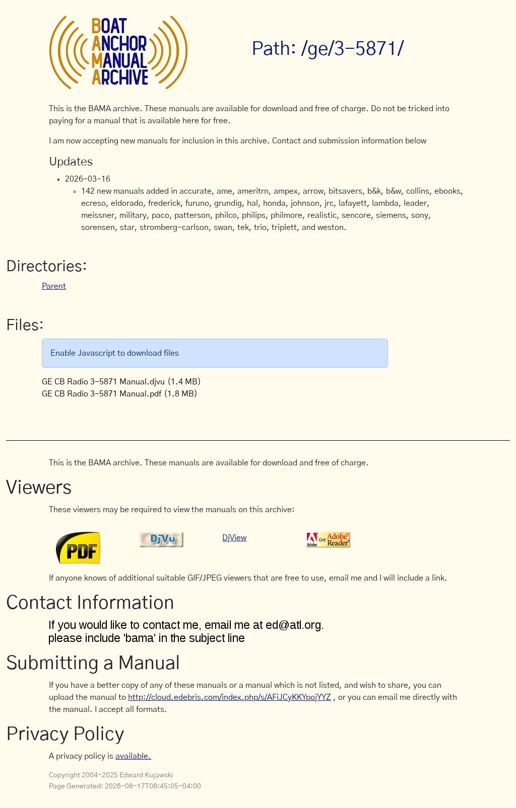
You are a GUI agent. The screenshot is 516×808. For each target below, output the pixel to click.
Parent (54, 286)
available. (133, 756)
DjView (234, 538)
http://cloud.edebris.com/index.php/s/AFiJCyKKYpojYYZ (229, 697)
